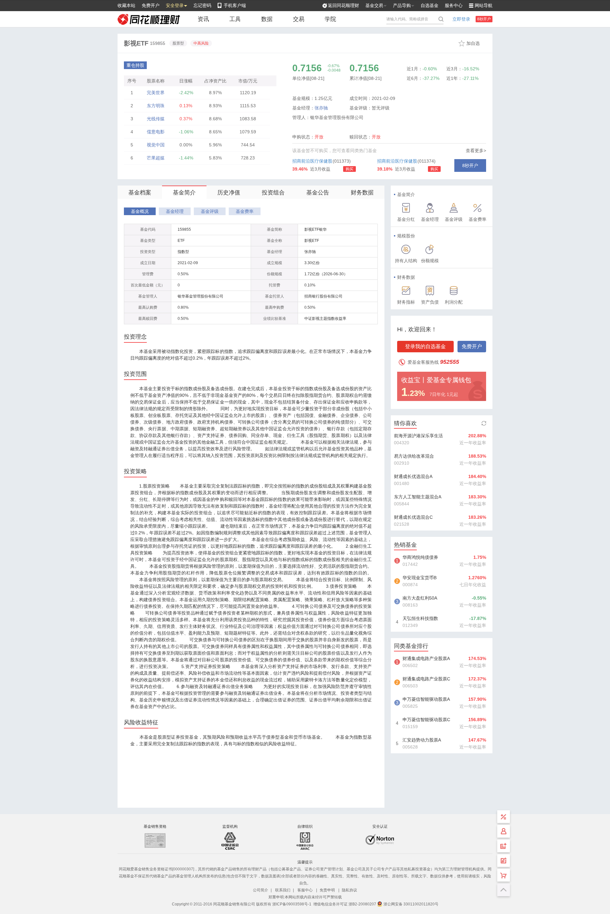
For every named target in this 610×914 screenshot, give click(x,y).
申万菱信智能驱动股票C (426, 719)
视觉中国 (156, 144)
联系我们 (282, 890)
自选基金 (429, 5)
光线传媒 (156, 118)
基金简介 (184, 192)
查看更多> (476, 150)
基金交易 (374, 5)
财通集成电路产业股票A (426, 658)
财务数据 (362, 192)
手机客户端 (235, 5)
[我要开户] (503, 846)
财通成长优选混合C (413, 517)
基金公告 (317, 192)
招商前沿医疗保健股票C (397, 162)
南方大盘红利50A (420, 598)
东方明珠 (156, 105)
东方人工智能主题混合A (417, 496)
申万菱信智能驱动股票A (426, 699)
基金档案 (139, 192)
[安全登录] (503, 831)
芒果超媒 (156, 157)
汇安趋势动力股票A (422, 739)
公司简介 (260, 890)
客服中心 (305, 890)
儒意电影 (156, 131)
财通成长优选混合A (413, 476)
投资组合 (273, 192)
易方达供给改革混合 (414, 456)
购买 (349, 169)
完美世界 (156, 92)
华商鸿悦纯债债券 (420, 557)
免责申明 (327, 890)
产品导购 (402, 5)
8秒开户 (484, 19)
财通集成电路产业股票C (426, 678)
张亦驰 (321, 107)
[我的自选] (503, 875)
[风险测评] (503, 860)
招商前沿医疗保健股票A (312, 162)
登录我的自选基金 (425, 346)
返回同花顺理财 (343, 5)
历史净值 (228, 192)
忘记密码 (202, 5)
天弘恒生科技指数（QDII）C (420, 619)
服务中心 (454, 5)
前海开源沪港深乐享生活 (418, 435)
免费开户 (150, 5)
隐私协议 (349, 890)
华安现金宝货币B (420, 577)
